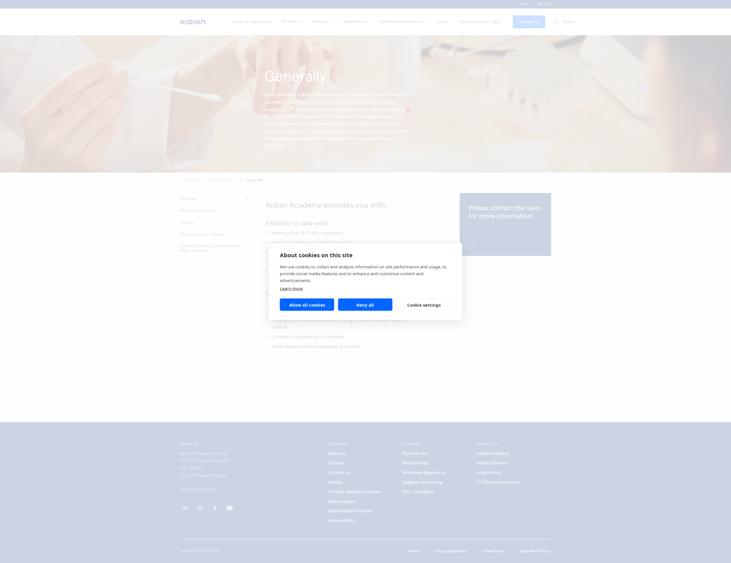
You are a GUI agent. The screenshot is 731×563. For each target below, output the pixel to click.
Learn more (291, 288)
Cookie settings (424, 304)
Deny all (365, 304)
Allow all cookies (307, 304)
